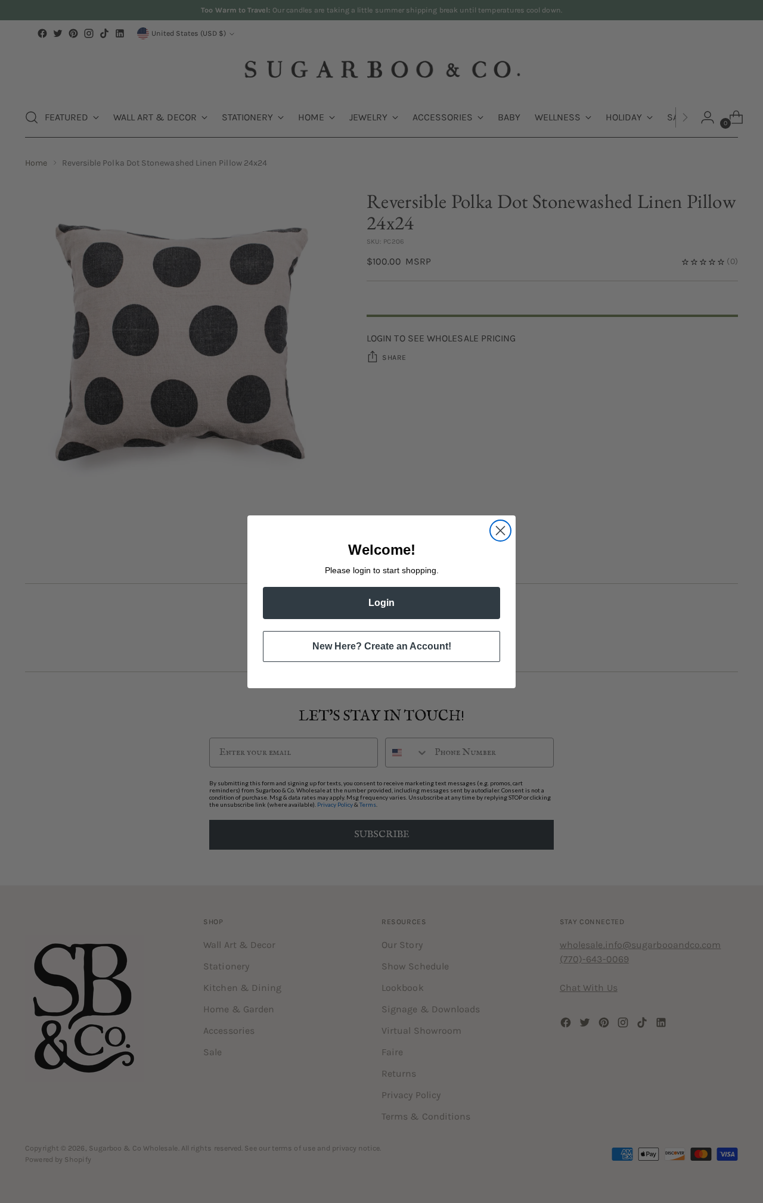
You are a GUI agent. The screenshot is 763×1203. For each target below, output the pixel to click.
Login (381, 603)
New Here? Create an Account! (381, 646)
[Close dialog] (500, 530)
